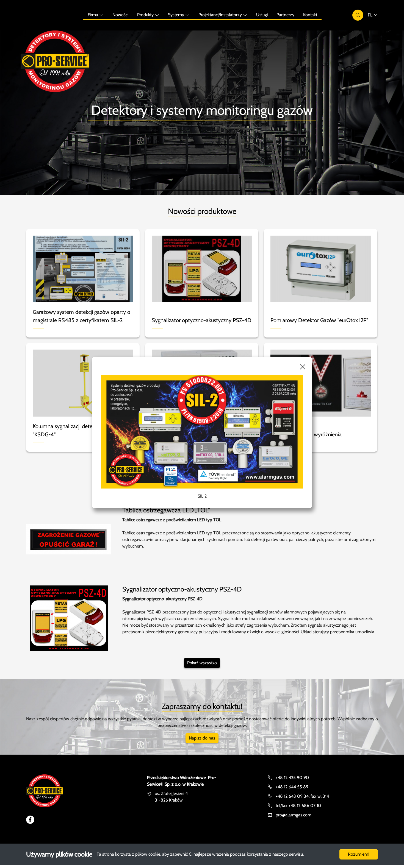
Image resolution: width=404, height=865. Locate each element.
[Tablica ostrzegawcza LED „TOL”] (68, 539)
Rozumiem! (358, 854)
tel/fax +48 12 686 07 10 (298, 805)
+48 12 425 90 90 (292, 777)
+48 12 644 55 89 (292, 786)
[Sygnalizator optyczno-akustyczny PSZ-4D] (68, 618)
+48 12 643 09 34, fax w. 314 (302, 796)
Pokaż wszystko (202, 662)
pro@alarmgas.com (293, 814)
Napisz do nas (202, 738)
